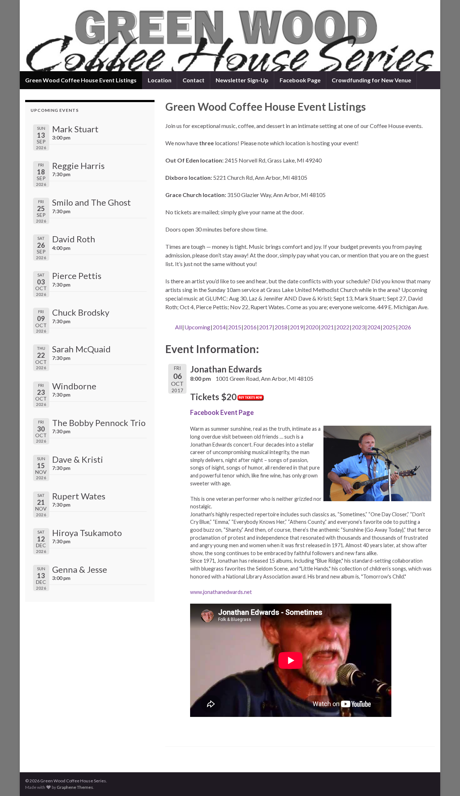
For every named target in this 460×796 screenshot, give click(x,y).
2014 (219, 327)
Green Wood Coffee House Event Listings (81, 80)
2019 (296, 327)
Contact (193, 80)
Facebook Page (300, 80)
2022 (342, 327)
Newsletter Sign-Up (242, 80)
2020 (311, 327)
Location (159, 80)
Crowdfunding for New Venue (371, 80)
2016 (250, 327)
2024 (373, 327)
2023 (358, 327)
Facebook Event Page (222, 412)
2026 (404, 327)
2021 (327, 327)
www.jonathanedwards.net (221, 592)
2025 (389, 327)
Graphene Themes (75, 787)
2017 (265, 327)
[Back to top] (444, 780)
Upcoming (197, 327)
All (178, 327)
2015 (234, 327)
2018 (281, 327)
